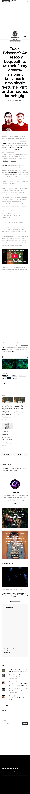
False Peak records (16, 468)
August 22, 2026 (18, 599)
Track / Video (25, 43)
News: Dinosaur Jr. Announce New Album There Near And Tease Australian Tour (18, 676)
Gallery (16, 589)
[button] (27, 36)
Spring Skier (5, 161)
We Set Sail (17, 149)
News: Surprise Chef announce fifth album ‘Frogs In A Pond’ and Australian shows (18, 690)
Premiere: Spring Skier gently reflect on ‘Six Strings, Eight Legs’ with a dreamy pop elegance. (19, 408)
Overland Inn (10, 152)
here (12, 351)
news (24, 468)
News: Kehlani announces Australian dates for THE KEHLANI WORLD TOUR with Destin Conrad (18, 683)
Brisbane (20, 466)
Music (15, 43)
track (15, 470)
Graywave (11, 147)
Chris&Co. (18, 788)
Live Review (21, 589)
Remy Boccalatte (7, 470)
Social (4, 710)
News (19, 43)
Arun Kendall (18, 100)
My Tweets (5, 705)
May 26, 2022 (11, 100)
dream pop (6, 468)
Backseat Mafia (10, 768)
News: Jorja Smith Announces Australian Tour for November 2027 (17, 697)
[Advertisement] (15, 18)
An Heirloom (5, 165)
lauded (14, 174)
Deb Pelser (18, 520)
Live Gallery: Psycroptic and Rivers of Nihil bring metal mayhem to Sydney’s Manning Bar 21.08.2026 (15, 595)
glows (3, 349)
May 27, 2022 (11, 551)
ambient (5, 466)
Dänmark (13, 161)
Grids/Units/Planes (11, 172)
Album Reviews (9, 533)
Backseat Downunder (7, 43)
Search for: (4, 720)
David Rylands (10, 149)
